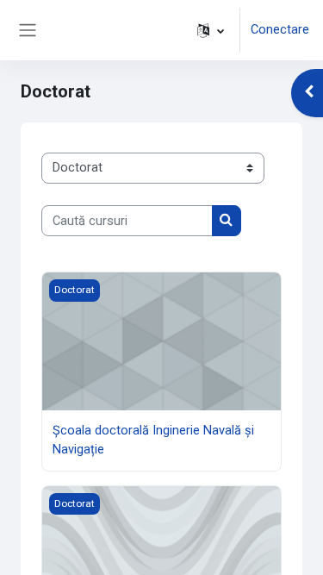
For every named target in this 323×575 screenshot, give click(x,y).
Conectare (280, 29)
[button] (210, 30)
